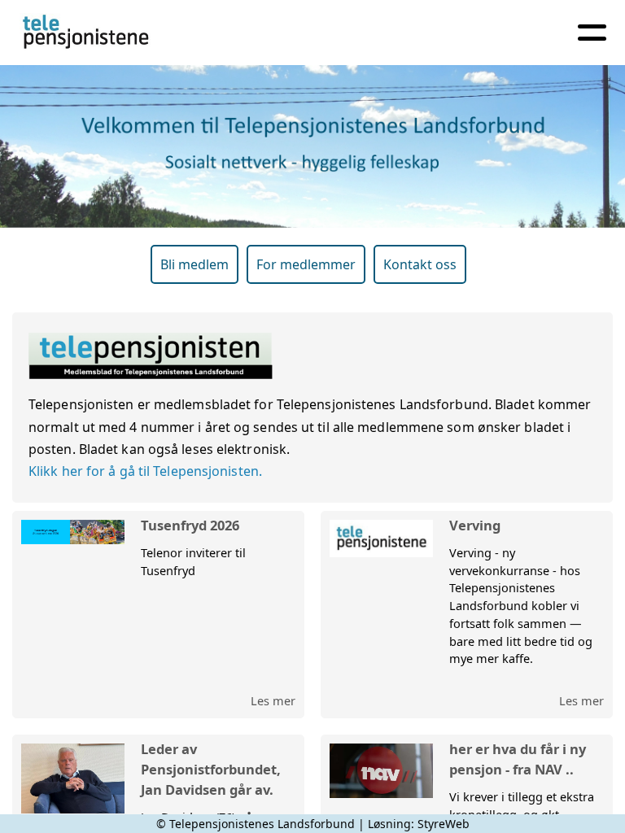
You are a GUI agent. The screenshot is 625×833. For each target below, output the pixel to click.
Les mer (273, 700)
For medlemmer (306, 264)
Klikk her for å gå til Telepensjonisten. (145, 471)
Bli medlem (194, 264)
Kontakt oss (420, 264)
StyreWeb (443, 823)
